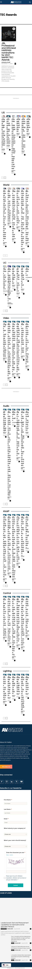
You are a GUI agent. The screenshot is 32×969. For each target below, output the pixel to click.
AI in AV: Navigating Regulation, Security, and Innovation (8, 131)
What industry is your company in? (15, 828)
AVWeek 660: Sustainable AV (18, 125)
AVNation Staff (6, 62)
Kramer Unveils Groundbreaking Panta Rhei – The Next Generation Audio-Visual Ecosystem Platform (22, 219)
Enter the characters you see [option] (15, 852)
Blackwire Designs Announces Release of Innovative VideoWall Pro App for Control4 (18, 621)
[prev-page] (2, 178)
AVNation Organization (10, 303)
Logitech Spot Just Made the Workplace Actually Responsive (4, 340)
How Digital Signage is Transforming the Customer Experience (3, 133)
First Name (7, 800)
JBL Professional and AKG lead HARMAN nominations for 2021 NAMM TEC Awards (9, 51)
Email (5, 819)
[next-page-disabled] (7, 255)
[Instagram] (6, 782)
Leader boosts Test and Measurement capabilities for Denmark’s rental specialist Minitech (13, 348)
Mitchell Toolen (18, 134)
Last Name (7, 809)
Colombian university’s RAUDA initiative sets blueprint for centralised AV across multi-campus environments (4, 547)
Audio (13, 960)
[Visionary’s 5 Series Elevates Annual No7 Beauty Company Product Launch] (5, 949)
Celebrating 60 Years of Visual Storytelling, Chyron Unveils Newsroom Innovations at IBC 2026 (18, 348)
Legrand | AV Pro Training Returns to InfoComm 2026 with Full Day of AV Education (18, 539)
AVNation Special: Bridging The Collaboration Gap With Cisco (9, 285)
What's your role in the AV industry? (15, 840)
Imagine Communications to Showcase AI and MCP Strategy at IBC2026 (27, 344)
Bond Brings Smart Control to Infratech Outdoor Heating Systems (4, 617)
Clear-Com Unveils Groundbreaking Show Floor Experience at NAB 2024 (18, 434)
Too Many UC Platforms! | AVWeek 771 (4, 279)
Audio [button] (11, 855)
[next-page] (5, 178)
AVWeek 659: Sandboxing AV (28, 125)
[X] (16, 782)
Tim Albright (22, 556)
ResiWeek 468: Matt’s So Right (13, 685)
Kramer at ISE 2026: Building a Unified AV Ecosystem (27, 531)
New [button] (7, 855)
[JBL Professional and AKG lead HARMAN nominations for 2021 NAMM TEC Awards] (9, 34)
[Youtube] (21, 782)
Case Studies (3, 928)
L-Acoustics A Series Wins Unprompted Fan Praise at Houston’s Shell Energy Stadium (21, 957)
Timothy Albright (3, 149)
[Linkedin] (11, 782)
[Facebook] (1, 782)
